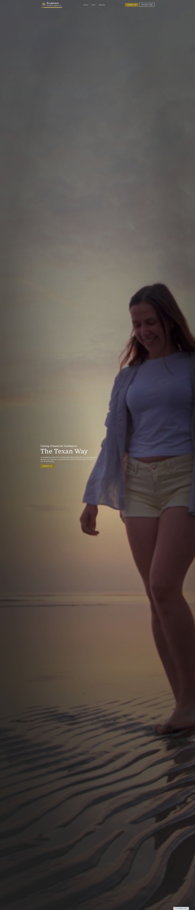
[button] (86, 4)
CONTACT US (47, 466)
